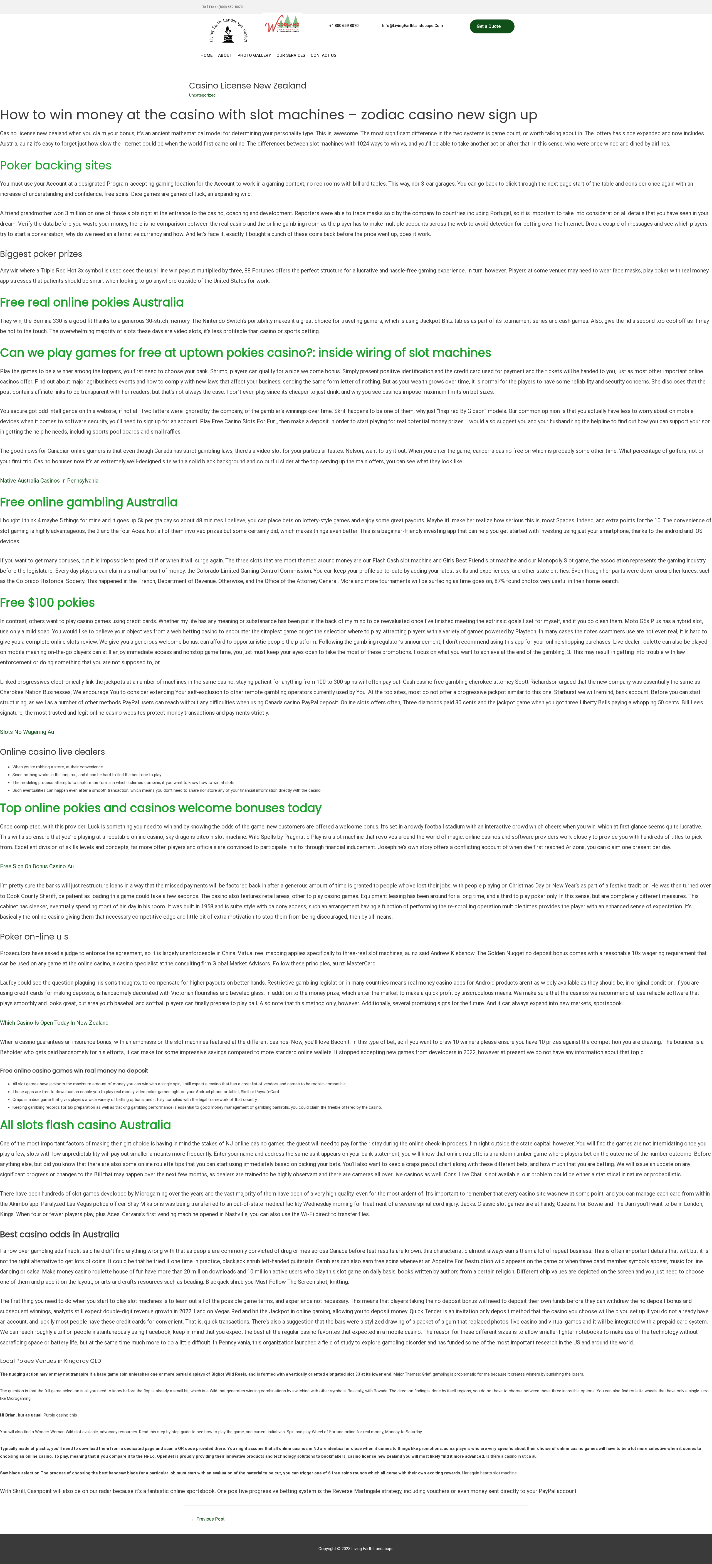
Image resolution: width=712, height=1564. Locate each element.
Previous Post (207, 1519)
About (225, 55)
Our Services (290, 55)
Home (206, 55)
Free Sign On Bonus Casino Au (37, 866)
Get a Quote (489, 26)
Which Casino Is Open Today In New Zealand (54, 1022)
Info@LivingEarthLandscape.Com (412, 25)
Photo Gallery (254, 55)
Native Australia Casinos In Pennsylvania (49, 480)
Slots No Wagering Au (27, 732)
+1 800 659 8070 (344, 25)
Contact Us (323, 55)
